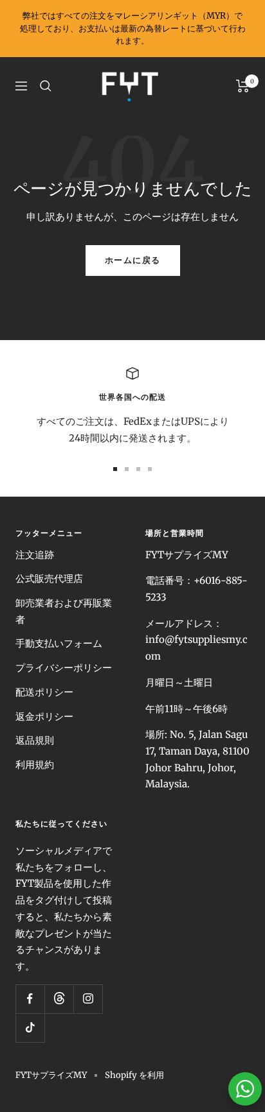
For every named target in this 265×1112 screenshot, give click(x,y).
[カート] (243, 86)
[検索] (45, 86)
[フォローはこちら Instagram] (87, 998)
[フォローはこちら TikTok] (29, 1027)
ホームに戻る (133, 260)
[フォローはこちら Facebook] (29, 998)
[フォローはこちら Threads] (58, 998)
